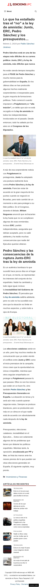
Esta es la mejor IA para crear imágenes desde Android (22, 550)
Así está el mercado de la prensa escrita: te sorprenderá (21, 563)
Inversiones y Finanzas (16, 477)
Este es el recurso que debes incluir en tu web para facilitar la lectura (21, 493)
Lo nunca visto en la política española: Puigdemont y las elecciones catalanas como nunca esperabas (22, 522)
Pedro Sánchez (18, 389)
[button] (36, 11)
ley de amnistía (12, 297)
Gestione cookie (34, 585)
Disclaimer (25, 584)
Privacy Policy (15, 584)
